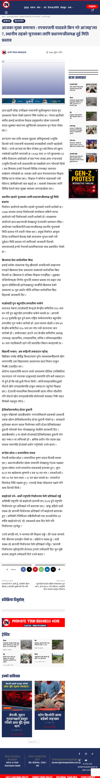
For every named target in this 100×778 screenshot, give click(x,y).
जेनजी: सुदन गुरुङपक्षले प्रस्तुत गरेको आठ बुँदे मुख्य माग (17, 720)
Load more (32, 742)
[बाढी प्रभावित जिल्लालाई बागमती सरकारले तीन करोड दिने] (91, 88)
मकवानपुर (72, 126)
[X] (29, 569)
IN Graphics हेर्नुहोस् (17, 734)
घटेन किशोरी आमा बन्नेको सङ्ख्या (49, 717)
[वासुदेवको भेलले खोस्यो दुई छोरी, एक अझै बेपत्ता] (58, 658)
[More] (59, 569)
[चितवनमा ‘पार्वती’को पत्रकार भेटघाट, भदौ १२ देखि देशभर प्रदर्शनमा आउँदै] (91, 144)
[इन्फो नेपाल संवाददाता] (4, 52)
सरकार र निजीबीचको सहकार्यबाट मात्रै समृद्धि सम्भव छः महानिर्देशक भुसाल (76, 131)
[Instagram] (86, 754)
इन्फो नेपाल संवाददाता (17, 52)
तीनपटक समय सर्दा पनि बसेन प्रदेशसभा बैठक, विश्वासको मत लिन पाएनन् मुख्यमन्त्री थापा (76, 159)
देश (35, 640)
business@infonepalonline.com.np (66, 762)
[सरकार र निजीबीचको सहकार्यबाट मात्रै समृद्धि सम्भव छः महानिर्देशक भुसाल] (91, 129)
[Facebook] (23, 569)
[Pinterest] (35, 569)
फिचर (4, 640)
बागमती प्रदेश (73, 84)
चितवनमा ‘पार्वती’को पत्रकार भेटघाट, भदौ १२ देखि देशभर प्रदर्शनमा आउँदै (77, 145)
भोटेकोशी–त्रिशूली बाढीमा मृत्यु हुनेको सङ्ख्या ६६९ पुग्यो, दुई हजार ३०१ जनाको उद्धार (11, 645)
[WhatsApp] (41, 569)
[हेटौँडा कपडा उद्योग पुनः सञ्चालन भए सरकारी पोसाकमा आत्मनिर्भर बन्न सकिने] (26, 658)
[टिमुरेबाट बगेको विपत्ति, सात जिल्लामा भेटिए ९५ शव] (58, 645)
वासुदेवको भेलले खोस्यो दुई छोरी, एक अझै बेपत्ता (42, 658)
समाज (3, 16)
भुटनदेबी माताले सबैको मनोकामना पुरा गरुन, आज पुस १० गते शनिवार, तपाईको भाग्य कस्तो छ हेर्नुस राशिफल (50, 586)
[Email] (53, 569)
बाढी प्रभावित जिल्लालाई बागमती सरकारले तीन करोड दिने (76, 88)
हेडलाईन (19, 21)
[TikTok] (92, 754)
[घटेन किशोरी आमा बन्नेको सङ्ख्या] (50, 696)
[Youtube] (86, 760)
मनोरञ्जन (72, 140)
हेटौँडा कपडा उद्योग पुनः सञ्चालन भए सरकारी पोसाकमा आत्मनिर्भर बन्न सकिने (9, 659)
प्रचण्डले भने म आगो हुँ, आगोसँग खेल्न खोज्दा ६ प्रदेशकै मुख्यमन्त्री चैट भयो (15, 585)
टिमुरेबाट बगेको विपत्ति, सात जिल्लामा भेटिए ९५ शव (42, 644)
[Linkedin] (47, 569)
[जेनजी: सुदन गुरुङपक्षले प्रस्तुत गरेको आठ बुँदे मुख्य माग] (17, 696)
